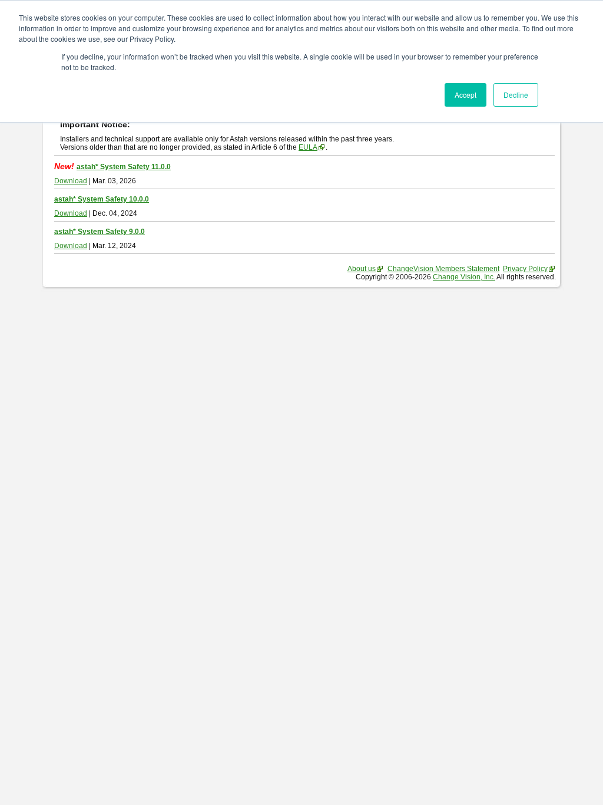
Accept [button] (465, 95)
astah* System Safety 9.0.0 (99, 231)
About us (361, 269)
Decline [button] (515, 95)
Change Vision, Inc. (464, 277)
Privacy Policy (525, 269)
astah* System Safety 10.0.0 (101, 199)
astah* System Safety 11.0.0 (124, 167)
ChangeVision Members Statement (443, 269)
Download (70, 181)
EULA (308, 147)
